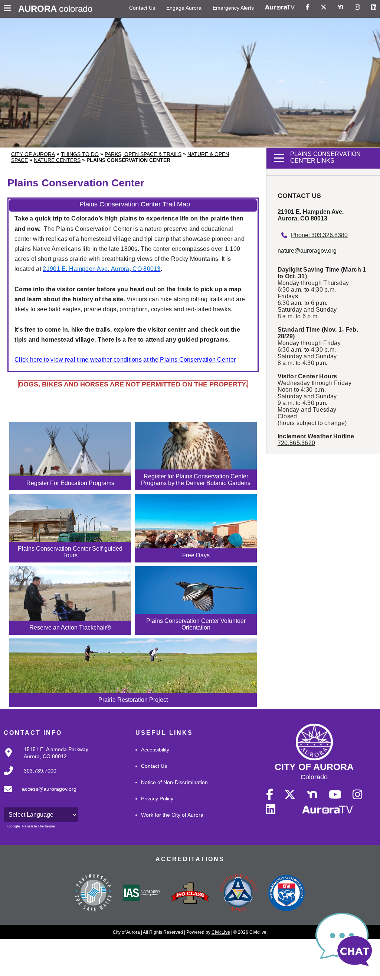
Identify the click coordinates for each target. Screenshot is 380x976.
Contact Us (142, 8)
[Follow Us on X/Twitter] (324, 7)
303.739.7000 (40, 771)
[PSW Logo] (93, 894)
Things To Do (80, 154)
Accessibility (155, 750)
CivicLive (221, 932)
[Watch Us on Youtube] (335, 795)
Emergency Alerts (233, 8)
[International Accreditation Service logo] (141, 893)
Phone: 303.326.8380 (319, 235)
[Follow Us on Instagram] (357, 7)
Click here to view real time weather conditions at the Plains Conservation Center (125, 359)
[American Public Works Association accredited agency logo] (238, 893)
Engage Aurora (184, 8)
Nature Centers (57, 160)
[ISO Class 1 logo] (190, 893)
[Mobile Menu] (9, 9)
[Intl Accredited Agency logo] (286, 893)
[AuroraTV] (280, 7)
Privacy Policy (157, 798)
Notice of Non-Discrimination (174, 782)
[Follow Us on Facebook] (307, 7)
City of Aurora (33, 154)
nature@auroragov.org (307, 251)
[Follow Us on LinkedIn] (373, 7)
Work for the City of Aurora (172, 815)
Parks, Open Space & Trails (143, 154)
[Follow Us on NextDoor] (341, 7)
